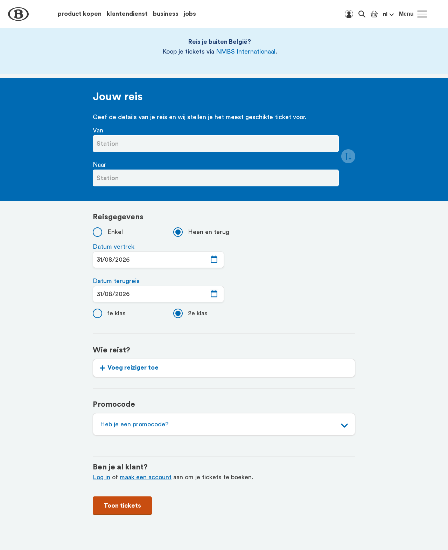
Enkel (115, 232)
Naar (99, 164)
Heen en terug (208, 232)
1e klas (116, 313)
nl (385, 14)
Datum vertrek (113, 246)
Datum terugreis (116, 281)
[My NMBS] (349, 14)
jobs (190, 14)
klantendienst (127, 14)
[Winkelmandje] (374, 14)
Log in (101, 477)
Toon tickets (122, 505)
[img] (214, 259)
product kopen (80, 14)
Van (98, 130)
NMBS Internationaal (245, 51)
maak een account (146, 477)
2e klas (198, 313)
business (165, 14)
